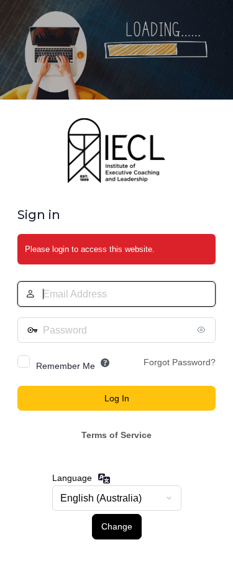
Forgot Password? (180, 362)
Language (72, 478)
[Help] (105, 362)
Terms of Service (116, 435)
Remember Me (65, 366)
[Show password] (203, 329)
